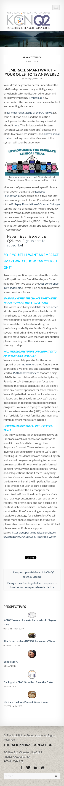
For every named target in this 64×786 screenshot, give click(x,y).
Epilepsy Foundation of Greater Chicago (35, 204)
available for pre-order (44, 307)
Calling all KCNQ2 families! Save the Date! (29, 682)
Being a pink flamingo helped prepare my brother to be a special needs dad (32, 585)
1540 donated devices (25, 372)
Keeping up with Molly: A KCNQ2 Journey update (33, 574)
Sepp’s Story (11, 661)
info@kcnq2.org (13, 760)
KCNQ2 (28, 78)
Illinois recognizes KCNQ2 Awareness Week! (30, 641)
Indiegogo (28, 364)
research (37, 78)
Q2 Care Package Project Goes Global (26, 701)
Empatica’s (35, 97)
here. (17, 125)
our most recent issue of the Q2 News (29, 112)
